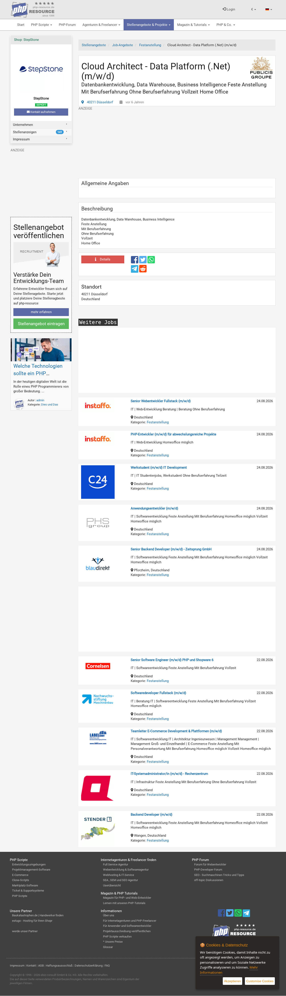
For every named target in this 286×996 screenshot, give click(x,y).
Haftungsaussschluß (59, 965)
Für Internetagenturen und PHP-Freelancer (129, 920)
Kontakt (31, 965)
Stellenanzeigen (37, 132)
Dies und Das (49, 404)
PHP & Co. (225, 25)
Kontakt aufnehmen (42, 112)
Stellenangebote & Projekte (147, 25)
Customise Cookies (259, 981)
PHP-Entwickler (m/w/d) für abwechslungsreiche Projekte (173, 434)
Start (20, 25)
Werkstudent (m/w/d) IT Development (159, 468)
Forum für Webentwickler (210, 864)
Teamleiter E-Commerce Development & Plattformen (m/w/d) (176, 731)
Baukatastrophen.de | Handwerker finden (37, 915)
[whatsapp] (151, 262)
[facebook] (135, 262)
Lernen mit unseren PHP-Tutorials (124, 903)
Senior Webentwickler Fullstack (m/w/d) (161, 401)
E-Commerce (20, 875)
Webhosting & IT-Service (118, 875)
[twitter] (143, 262)
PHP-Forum (67, 25)
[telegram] (135, 270)
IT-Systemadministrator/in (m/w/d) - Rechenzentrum (169, 774)
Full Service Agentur (115, 864)
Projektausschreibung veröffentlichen (127, 931)
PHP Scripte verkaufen (117, 936)
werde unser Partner (25, 931)
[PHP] (33, 9)
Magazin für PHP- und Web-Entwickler (127, 897)
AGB (41, 965)
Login (230, 9)
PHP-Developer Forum (208, 869)
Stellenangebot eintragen (41, 323)
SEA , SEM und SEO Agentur (120, 880)
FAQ (107, 965)
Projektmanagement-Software (31, 869)
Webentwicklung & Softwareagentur (126, 869)
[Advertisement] (176, 142)
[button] (253, 9)
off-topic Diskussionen (208, 880)
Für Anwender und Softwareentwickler (127, 925)
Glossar (108, 947)
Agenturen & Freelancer (100, 25)
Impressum (21, 139)
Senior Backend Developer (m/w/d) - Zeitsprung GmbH (171, 549)
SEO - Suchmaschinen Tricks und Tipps (219, 875)
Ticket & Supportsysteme (28, 890)
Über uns (108, 915)
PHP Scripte (40, 25)
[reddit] (143, 271)
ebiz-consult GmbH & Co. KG (58, 975)
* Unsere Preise (113, 941)
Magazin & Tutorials (192, 25)
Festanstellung (158, 422)
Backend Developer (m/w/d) (151, 815)
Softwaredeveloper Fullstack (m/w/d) (158, 693)
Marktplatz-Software (25, 885)
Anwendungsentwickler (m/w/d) (154, 508)
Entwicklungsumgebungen (29, 864)
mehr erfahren (41, 312)
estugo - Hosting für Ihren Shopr (32, 920)
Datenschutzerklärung (89, 965)
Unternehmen (23, 125)
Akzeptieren (232, 981)
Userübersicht (112, 885)
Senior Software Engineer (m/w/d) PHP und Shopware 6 (172, 660)
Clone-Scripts (20, 880)
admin (40, 400)
